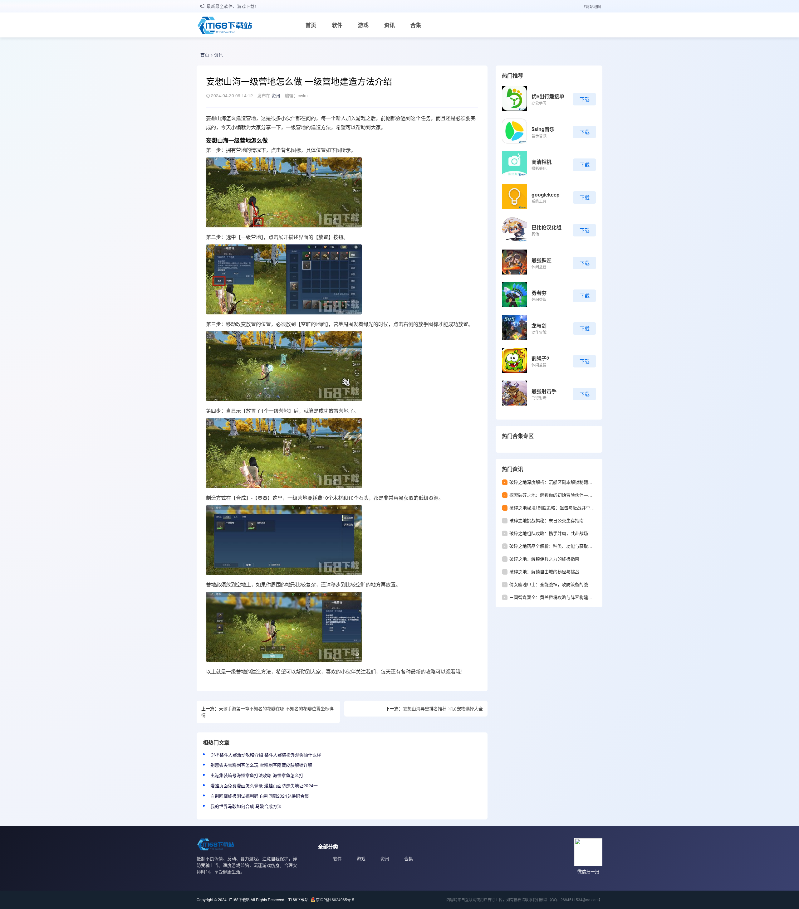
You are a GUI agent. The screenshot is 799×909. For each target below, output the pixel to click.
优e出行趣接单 (548, 96)
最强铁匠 (541, 260)
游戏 (363, 25)
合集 (415, 25)
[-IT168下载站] (225, 26)
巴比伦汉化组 (546, 227)
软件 (337, 25)
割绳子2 (540, 358)
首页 (311, 25)
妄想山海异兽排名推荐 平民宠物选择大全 (443, 708)
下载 (585, 99)
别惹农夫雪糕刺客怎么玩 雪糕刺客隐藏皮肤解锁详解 (261, 765)
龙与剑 (539, 325)
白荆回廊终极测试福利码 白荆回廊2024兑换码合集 (259, 796)
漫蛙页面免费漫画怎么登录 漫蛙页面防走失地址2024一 (264, 785)
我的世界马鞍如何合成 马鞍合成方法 (246, 806)
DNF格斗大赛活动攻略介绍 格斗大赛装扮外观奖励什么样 (265, 754)
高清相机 (541, 161)
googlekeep (546, 194)
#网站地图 (592, 6)
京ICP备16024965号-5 (335, 899)
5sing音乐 (543, 129)
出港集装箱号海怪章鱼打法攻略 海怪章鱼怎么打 (256, 775)
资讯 (389, 25)
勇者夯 (539, 292)
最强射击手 (544, 391)
